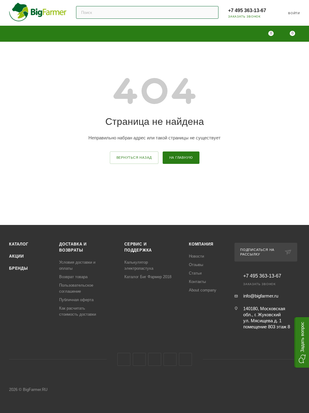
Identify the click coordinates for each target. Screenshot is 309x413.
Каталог (18, 244)
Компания (201, 244)
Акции (16, 256)
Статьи (195, 273)
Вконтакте (123, 359)
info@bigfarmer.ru (260, 295)
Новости (196, 256)
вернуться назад (134, 157)
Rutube (170, 359)
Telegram (139, 359)
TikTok (185, 359)
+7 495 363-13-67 (247, 10)
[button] (301, 342)
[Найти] (211, 12)
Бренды (18, 268)
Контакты (197, 281)
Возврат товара (73, 277)
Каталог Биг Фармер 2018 (147, 277)
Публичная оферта (76, 300)
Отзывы (196, 264)
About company (202, 290)
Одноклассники (154, 359)
